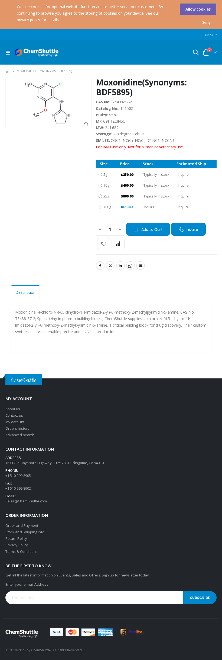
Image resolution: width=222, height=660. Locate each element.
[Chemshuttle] (36, 52)
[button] (206, 22)
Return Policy (16, 538)
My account (14, 421)
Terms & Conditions (21, 551)
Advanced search (19, 434)
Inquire (127, 207)
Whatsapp (130, 265)
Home (7, 71)
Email (140, 265)
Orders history (17, 428)
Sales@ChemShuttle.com (26, 501)
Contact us (14, 415)
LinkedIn (120, 265)
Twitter (110, 265)
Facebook (100, 265)
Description (25, 292)
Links (209, 35)
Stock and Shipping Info (25, 532)
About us (12, 408)
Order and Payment (21, 525)
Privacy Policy (16, 545)
